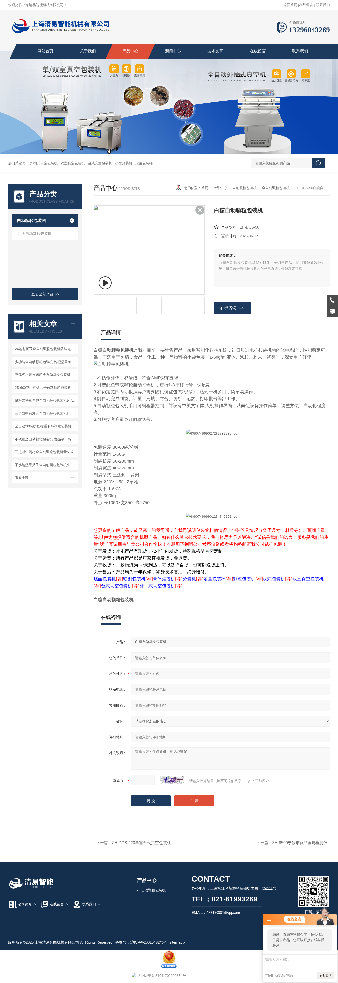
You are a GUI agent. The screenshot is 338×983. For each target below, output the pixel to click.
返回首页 (290, 5)
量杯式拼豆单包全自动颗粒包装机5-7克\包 (46, 400)
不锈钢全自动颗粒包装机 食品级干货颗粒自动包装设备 (46, 439)
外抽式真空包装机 (44, 163)
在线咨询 (228, 308)
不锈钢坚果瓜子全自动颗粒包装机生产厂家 (46, 465)
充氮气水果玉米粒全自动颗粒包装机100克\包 (46, 375)
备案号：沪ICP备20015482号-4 (141, 942)
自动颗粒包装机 (31, 220)
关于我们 (88, 51)
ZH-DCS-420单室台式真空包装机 (141, 843)
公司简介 (25, 904)
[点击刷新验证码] (172, 780)
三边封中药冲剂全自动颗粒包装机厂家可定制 (46, 413)
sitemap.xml (179, 942)
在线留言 (306, 5)
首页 (204, 188)
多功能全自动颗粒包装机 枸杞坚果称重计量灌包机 (46, 362)
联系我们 (323, 5)
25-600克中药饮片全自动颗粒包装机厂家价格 (46, 388)
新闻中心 (173, 51)
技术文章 (215, 51)
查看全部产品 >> (45, 294)
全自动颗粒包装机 (36, 233)
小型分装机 (123, 163)
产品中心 (130, 51)
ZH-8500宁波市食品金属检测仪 (299, 843)
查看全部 (22, 478)
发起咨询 (326, 975)
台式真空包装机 (100, 163)
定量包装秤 (144, 163)
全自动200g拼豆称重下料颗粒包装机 (43, 426)
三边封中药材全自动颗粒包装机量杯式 (44, 452)
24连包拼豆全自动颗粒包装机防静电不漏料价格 (46, 349)
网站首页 (45, 51)
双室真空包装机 (73, 163)
